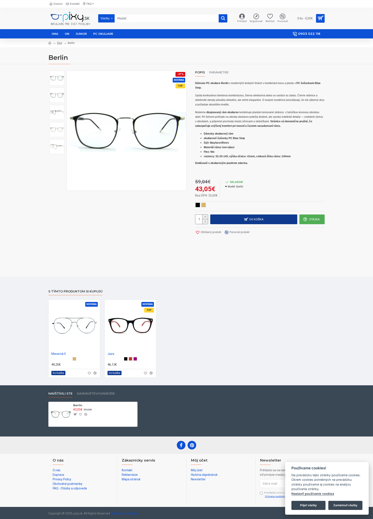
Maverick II (58, 354)
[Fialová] (135, 358)
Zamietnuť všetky (345, 505)
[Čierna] (125, 358)
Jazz (110, 354)
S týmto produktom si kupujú (75, 291)
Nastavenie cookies (124, 513)
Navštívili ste (60, 393)
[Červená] (130, 358)
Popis (200, 72)
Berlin (77, 405)
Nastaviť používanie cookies (312, 493)
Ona (59, 42)
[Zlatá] (74, 358)
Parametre (219, 72)
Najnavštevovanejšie (96, 393)
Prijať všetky (308, 505)
